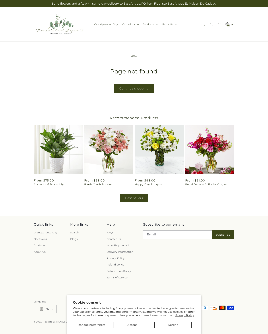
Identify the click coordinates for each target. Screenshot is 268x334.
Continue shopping (134, 88)
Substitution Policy (119, 271)
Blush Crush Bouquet (99, 184)
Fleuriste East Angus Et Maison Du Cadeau (66, 322)
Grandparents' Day (45, 232)
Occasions (40, 239)
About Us (40, 251)
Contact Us (114, 239)
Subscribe (222, 234)
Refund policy (115, 264)
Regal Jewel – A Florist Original (206, 184)
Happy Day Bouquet (148, 184)
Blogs (74, 239)
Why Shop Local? (118, 245)
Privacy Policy (184, 315)
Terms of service (117, 277)
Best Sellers (134, 198)
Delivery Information (120, 251)
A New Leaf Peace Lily (49, 184)
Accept (132, 325)
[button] (130, 24)
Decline (173, 325)
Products (39, 245)
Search (74, 232)
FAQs (110, 232)
